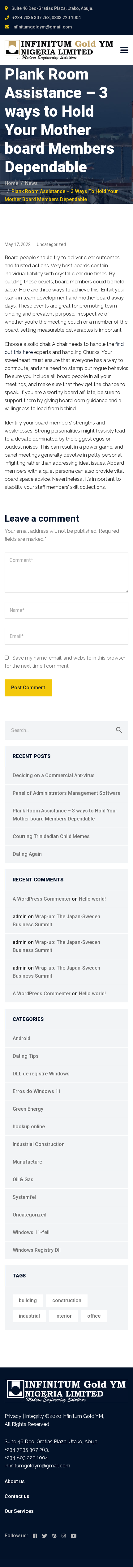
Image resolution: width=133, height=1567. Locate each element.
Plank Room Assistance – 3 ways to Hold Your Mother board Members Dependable (65, 815)
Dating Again (27, 854)
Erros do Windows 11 (37, 1091)
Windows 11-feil (31, 1232)
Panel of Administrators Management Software (66, 793)
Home (11, 183)
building (28, 1300)
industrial (29, 1316)
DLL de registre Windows (41, 1074)
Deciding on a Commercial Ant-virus (54, 775)
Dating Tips (26, 1056)
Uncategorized (51, 244)
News (31, 183)
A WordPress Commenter (42, 899)
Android (21, 1038)
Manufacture (27, 1162)
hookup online (29, 1127)
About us (15, 1481)
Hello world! (92, 899)
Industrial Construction (39, 1144)
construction (66, 1300)
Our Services (19, 1511)
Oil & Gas (23, 1179)
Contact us (17, 1496)
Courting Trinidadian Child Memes (51, 836)
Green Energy (28, 1109)
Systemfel (24, 1197)
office (94, 1316)
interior (63, 1316)
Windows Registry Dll (37, 1250)
